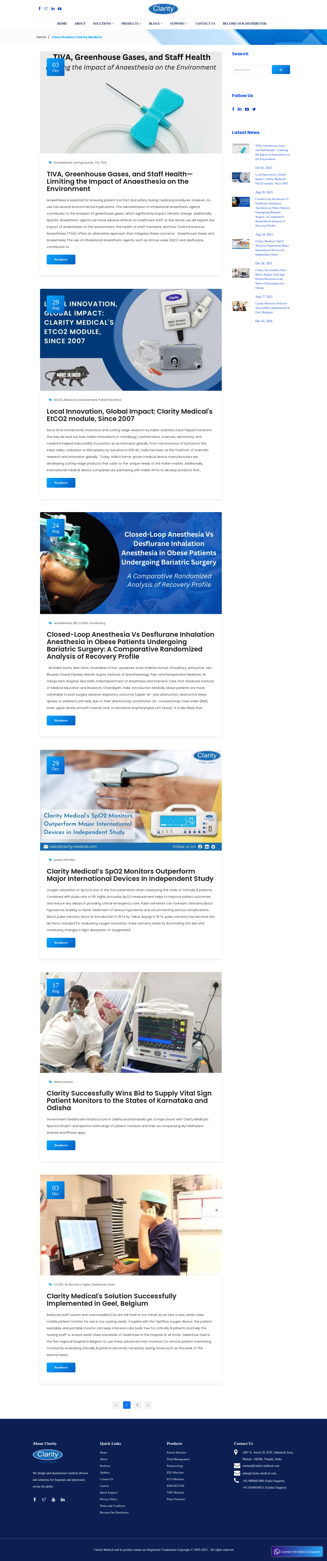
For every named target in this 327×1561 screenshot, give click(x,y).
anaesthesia (63, 623)
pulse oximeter (64, 860)
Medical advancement (80, 400)
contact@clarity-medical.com (260, 1465)
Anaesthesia (63, 162)
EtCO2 (58, 400)
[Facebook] (39, 9)
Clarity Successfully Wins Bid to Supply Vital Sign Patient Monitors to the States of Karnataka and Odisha (129, 1100)
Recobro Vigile (79, 1284)
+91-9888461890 (253, 1481)
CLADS (83, 623)
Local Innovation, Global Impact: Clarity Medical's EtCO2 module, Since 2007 (130, 415)
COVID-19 (60, 1284)
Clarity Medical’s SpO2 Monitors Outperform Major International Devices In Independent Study (130, 874)
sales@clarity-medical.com (259, 1473)
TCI (97, 162)
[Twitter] (46, 9)
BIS (75, 623)
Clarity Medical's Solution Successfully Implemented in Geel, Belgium (111, 1299)
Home (41, 37)
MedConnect (63, 1082)
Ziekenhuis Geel (103, 1284)
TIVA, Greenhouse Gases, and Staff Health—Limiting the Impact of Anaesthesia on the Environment (120, 181)
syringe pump (83, 162)
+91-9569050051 (253, 1487)
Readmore (61, 259)
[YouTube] (59, 9)
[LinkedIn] (53, 9)
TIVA (104, 162)
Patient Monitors (109, 400)
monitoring (97, 623)
